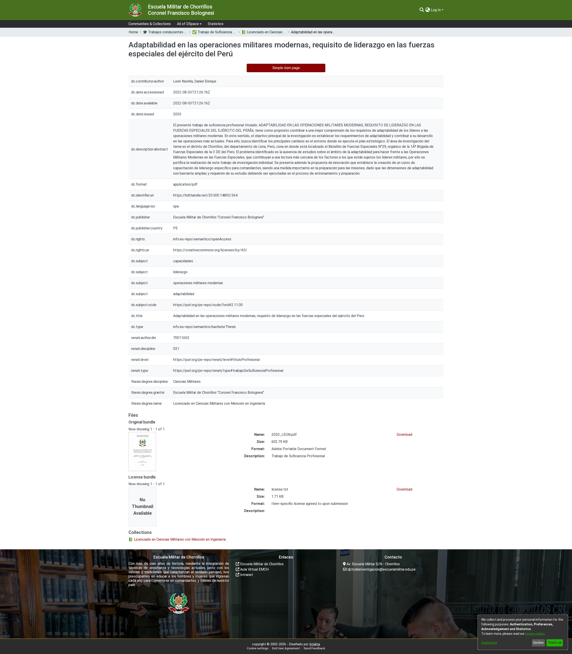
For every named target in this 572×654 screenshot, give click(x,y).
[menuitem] (189, 24)
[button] (422, 10)
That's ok (554, 642)
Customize (489, 642)
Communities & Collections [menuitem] (149, 24)
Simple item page (286, 68)
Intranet (246, 575)
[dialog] (523, 632)
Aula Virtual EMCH (254, 569)
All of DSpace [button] (188, 24)
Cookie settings (257, 648)
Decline (538, 642)
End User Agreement (286, 648)
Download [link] (404, 434)
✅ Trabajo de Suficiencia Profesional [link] (214, 32)
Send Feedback (314, 648)
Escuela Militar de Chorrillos (261, 564)
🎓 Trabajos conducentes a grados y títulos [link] (165, 32)
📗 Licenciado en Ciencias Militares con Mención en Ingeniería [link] (264, 32)
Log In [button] (436, 10)
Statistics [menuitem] (215, 24)
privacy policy (534, 633)
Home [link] (133, 32)
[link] (177, 539)
